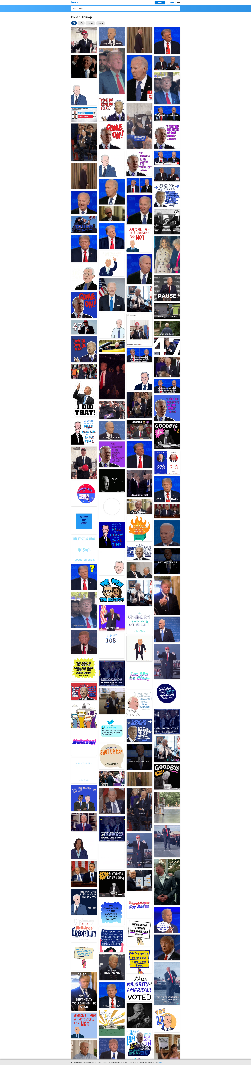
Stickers (90, 23)
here (160, 1062)
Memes (100, 23)
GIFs (81, 23)
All (74, 23)
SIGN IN (171, 2)
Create (161, 2)
